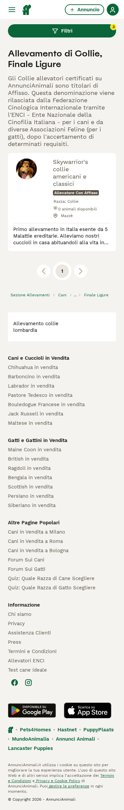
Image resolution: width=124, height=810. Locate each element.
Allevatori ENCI (26, 661)
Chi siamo (19, 614)
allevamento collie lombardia (36, 327)
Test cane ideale (27, 670)
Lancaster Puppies (30, 748)
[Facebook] (14, 682)
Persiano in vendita (31, 496)
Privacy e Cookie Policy (57, 780)
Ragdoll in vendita (29, 468)
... (75, 295)
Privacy (16, 623)
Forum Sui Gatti (26, 569)
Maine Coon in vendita (34, 450)
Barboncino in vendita (34, 377)
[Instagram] (28, 682)
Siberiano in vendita (32, 505)
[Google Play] (32, 710)
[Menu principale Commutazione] (12, 9)
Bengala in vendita (30, 477)
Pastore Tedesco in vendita (40, 395)
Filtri (88, 29)
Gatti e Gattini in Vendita (37, 440)
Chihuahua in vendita (33, 367)
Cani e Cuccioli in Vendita (38, 358)
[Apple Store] (87, 710)
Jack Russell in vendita (35, 414)
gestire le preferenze (68, 786)
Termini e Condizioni (32, 651)
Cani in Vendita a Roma (35, 541)
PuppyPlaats (98, 730)
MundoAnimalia (30, 739)
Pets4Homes (35, 730)
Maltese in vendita (30, 423)
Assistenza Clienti (29, 633)
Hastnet (67, 730)
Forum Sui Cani (26, 560)
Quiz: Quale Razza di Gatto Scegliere (52, 588)
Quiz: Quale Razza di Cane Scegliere (51, 578)
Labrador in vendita (31, 386)
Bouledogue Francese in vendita (46, 404)
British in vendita (28, 459)
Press (14, 642)
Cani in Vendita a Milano (36, 532)
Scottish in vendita (30, 487)
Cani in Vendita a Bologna (38, 550)
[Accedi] (113, 10)
